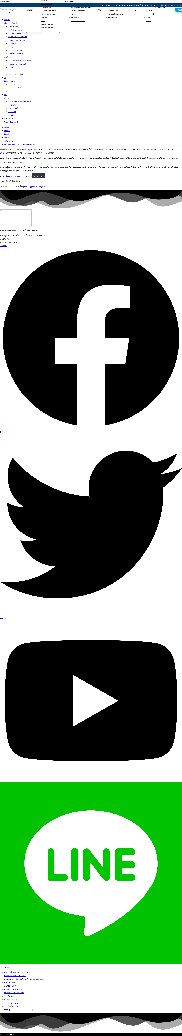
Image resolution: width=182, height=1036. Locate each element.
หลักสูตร (11, 68)
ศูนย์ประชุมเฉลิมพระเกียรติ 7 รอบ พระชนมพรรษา (24, 979)
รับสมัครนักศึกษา (10, 119)
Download (38, 176)
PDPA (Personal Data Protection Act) (18, 1010)
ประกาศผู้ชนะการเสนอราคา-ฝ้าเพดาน (16, 176)
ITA (5, 78)
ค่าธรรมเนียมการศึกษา (16, 74)
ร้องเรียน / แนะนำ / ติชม (14, 993)
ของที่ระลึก (12, 105)
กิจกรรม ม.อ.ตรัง (11, 1000)
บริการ (6, 98)
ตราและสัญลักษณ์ (14, 33)
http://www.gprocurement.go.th (33, 187)
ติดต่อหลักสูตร (13, 91)
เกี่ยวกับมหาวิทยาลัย (11, 23)
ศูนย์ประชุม (12, 112)
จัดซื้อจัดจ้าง (8, 141)
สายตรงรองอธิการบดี (15, 54)
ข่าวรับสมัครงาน (11, 1006)
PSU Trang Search (7, 1034)
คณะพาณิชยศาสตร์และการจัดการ (20, 61)
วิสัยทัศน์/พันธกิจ (14, 27)
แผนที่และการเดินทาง (15, 50)
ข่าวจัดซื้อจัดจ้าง (11, 1003)
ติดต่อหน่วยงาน (9, 81)
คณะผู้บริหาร (12, 44)
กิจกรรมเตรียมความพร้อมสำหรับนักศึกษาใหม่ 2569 (21, 144)
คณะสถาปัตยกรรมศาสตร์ (17, 64)
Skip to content (5, 2)
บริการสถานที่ (13, 108)
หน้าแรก (7, 20)
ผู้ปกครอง (7, 138)
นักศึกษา (7, 127)
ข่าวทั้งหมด (9, 996)
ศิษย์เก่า (7, 134)
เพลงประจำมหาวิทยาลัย (16, 40)
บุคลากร (11, 47)
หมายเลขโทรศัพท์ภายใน (16, 88)
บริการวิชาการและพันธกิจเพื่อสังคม (20, 102)
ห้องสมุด (11, 115)
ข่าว (5, 95)
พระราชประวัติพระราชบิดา (17, 37)
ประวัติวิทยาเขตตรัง (15, 30)
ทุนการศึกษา (12, 71)
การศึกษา (7, 57)
